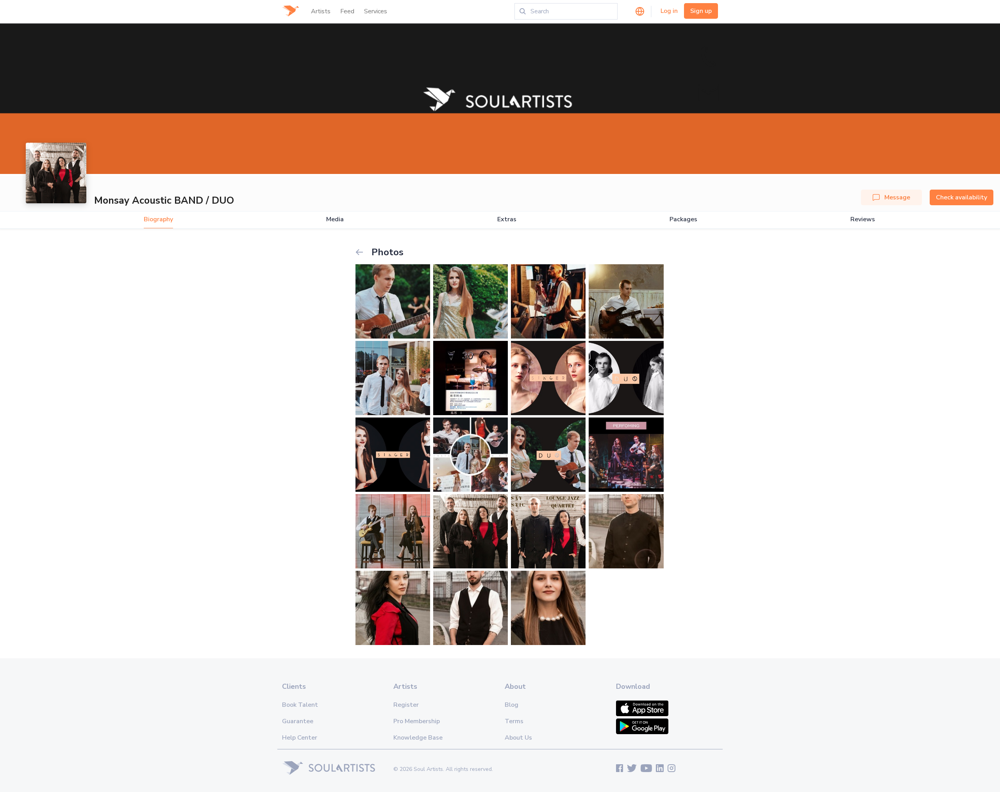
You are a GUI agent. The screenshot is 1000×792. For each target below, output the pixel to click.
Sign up (701, 11)
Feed (347, 11)
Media (335, 219)
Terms (514, 721)
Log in (669, 11)
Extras (506, 219)
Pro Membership (416, 721)
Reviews (862, 219)
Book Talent (300, 705)
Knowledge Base (418, 738)
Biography (158, 219)
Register (406, 705)
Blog (511, 705)
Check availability (961, 197)
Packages (683, 219)
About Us (518, 738)
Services (375, 11)
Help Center (299, 738)
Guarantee (297, 721)
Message (897, 197)
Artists (320, 11)
